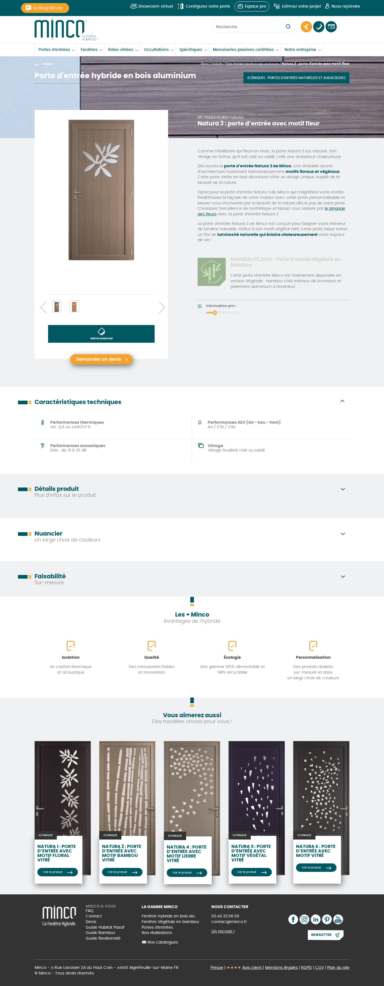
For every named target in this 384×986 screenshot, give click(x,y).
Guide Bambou (100, 933)
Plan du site (338, 968)
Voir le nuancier (101, 338)
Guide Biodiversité (103, 938)
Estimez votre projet (301, 6)
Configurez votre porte (208, 6)
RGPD (306, 968)
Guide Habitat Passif (105, 927)
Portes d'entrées (157, 927)
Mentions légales (281, 968)
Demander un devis (306, 26)
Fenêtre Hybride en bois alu (168, 916)
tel (318, 26)
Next (161, 306)
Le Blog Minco (47, 8)
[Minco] (66, 29)
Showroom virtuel (155, 6)
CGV (319, 968)
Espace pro (255, 6)
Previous (41, 306)
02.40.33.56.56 (225, 916)
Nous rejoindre (345, 6)
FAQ (89, 911)
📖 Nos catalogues (160, 942)
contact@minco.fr (229, 922)
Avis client (252, 968)
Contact (331, 26)
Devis (91, 922)
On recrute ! (223, 931)
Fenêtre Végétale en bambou (170, 922)
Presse (217, 968)
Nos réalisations (157, 933)
